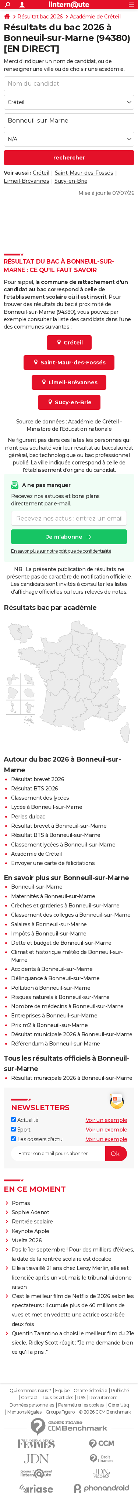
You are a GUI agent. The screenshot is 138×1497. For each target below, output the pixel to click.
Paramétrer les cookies (81, 1405)
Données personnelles (32, 1405)
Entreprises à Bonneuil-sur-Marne (54, 1015)
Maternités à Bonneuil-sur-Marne (53, 896)
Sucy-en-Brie (70, 181)
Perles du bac (28, 816)
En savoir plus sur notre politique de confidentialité (61, 551)
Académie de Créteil (95, 16)
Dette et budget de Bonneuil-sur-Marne (61, 943)
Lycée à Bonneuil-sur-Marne (46, 807)
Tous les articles (57, 1397)
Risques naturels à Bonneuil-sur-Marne (60, 997)
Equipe (62, 1390)
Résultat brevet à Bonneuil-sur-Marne (58, 826)
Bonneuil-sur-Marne (36, 886)
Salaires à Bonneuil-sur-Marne (49, 924)
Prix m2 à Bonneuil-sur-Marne (49, 1025)
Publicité (120, 1390)
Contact (29, 1397)
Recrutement (103, 1397)
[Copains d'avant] (36, 1473)
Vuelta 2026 (27, 1240)
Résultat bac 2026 (40, 16)
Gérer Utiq (118, 1405)
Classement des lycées (40, 797)
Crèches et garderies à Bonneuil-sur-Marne (65, 905)
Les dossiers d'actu (39, 1139)
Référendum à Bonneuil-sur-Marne (55, 1043)
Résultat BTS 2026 (34, 788)
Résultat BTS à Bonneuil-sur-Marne (55, 835)
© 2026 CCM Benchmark (105, 1412)
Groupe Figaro (60, 1412)
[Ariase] (36, 1488)
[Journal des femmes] (36, 1444)
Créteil (41, 172)
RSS (81, 1397)
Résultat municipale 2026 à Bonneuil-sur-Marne (71, 1034)
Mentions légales (24, 1412)
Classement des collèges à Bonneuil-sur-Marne (70, 914)
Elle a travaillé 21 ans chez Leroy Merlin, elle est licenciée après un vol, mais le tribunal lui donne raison (72, 1277)
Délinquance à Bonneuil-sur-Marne (55, 978)
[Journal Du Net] (36, 1458)
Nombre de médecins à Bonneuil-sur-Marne (67, 1006)
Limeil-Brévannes (26, 181)
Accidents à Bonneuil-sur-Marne (51, 969)
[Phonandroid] (102, 1488)
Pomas (21, 1203)
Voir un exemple (106, 1120)
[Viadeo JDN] (102, 1473)
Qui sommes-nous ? (30, 1390)
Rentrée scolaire (32, 1221)
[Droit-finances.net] (102, 1458)
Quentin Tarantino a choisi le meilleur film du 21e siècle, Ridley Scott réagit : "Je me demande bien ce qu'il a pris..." (73, 1342)
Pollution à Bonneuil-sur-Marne (50, 988)
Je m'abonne (64, 536)
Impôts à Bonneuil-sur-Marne (48, 933)
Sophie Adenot (30, 1212)
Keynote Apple (30, 1231)
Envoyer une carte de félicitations (53, 863)
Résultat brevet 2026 (37, 779)
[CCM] (102, 1444)
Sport (23, 1129)
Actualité (27, 1120)
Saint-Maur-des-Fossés (84, 172)
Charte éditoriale (90, 1390)
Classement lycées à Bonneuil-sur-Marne (63, 844)
